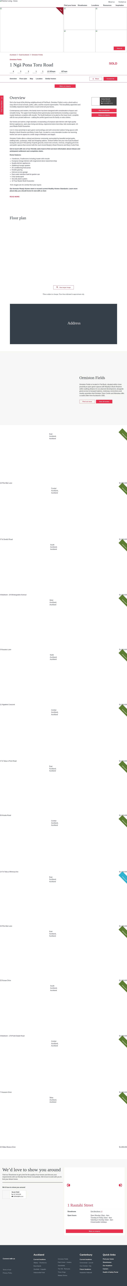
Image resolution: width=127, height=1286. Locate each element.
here (44, 191)
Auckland (13, 55)
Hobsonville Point (39, 1272)
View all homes (104, 401)
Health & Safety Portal (110, 1272)
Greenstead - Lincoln (86, 1263)
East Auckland (24, 55)
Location (39, 79)
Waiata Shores (62, 1275)
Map (31, 79)
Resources (107, 5)
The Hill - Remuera (64, 1269)
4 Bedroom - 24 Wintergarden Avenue (13, 595)
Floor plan (23, 79)
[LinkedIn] (8, 1262)
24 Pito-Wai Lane (6, 926)
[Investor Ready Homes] (62, 204)
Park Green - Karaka (64, 1262)
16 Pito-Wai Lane (6, 483)
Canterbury (86, 1254)
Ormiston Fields (37, 55)
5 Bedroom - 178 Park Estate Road (12, 1036)
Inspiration (120, 5)
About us (111, 2)
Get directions (95, 1211)
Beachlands (37, 1266)
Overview (13, 79)
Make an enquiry (65, 86)
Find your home (70, 5)
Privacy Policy (7, 1273)
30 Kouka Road (5, 815)
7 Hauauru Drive (6, 1092)
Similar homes (50, 79)
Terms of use (7, 1269)
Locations (95, 5)
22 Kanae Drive (5, 980)
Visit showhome (104, 110)
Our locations (107, 1265)
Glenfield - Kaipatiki (40, 1269)
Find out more (87, 401)
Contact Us (110, 79)
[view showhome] (94, 1185)
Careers (105, 1269)
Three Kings (62, 1272)
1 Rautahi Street (80, 1205)
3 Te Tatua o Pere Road (8, 761)
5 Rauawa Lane (5, 649)
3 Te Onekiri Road (6, 539)
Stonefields (61, 1265)
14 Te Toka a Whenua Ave (9, 872)
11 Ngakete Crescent (7, 704)
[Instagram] (4, 1263)
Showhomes (82, 5)
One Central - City (85, 1266)
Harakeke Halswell (86, 1272)
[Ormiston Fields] (32, 388)
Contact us (122, 2)
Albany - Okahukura (40, 1263)
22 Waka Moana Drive (8, 1147)
